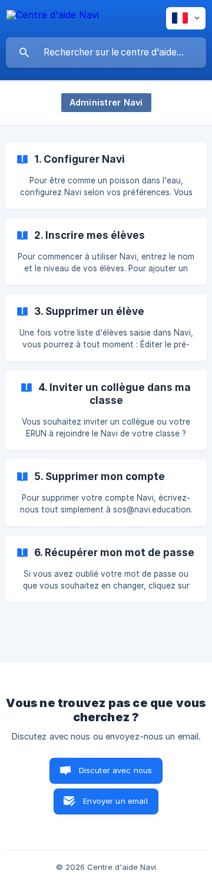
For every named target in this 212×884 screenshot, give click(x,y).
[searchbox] (106, 52)
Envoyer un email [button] (115, 801)
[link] (106, 175)
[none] (52, 17)
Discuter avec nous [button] (116, 770)
